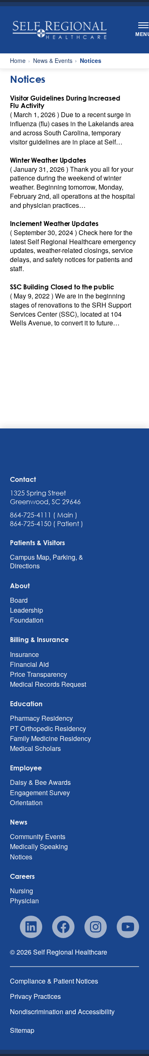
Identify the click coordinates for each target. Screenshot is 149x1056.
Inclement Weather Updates (54, 224)
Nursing (21, 890)
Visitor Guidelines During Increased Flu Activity (65, 102)
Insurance (24, 654)
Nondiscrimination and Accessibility (62, 1011)
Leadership (26, 610)
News (18, 822)
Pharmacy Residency (41, 718)
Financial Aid (29, 664)
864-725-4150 (30, 523)
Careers (22, 876)
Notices (21, 856)
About (20, 586)
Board (19, 600)
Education (26, 704)
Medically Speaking (39, 847)
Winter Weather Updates (48, 160)
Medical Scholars (35, 748)
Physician (24, 900)
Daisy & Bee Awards (40, 782)
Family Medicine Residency (50, 738)
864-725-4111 (30, 514)
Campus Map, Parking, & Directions (46, 561)
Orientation (26, 802)
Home (18, 61)
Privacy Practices (35, 996)
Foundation (26, 620)
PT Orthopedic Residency (48, 728)
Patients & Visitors (37, 543)
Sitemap (22, 1030)
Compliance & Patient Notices (54, 981)
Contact (23, 479)
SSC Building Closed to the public (62, 287)
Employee (26, 768)
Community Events (37, 837)
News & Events (52, 61)
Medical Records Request (48, 684)
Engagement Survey (40, 792)
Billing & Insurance (39, 639)
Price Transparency (38, 674)
